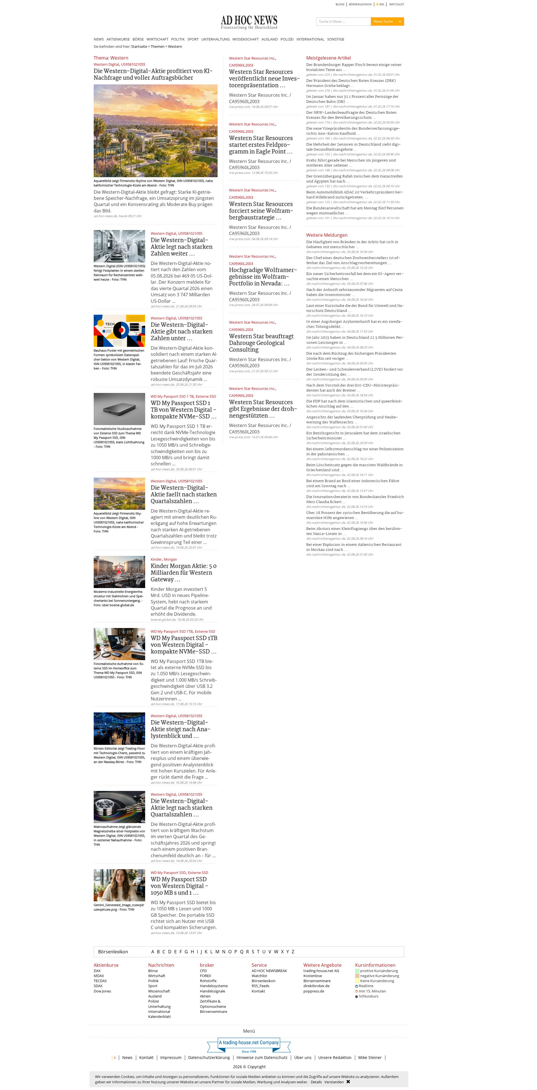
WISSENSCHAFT (245, 39)
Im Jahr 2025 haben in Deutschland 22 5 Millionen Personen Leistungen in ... (355, 340)
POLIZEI (287, 39)
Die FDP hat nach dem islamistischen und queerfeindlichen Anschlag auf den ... (354, 404)
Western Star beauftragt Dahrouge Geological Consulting (261, 343)
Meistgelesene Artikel (328, 58)
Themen (157, 46)
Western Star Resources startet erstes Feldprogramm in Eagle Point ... (261, 145)
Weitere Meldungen (327, 235)
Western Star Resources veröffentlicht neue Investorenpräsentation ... (264, 79)
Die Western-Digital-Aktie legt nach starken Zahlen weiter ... (182, 247)
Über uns (303, 1057)
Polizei (153, 1001)
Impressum (171, 1057)
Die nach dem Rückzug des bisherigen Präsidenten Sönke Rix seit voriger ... (351, 356)
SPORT (193, 39)
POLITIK (178, 39)
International (159, 1011)
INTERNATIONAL (310, 39)
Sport (152, 985)
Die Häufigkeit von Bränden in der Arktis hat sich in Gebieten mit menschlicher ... (352, 244)
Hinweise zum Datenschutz (262, 1057)
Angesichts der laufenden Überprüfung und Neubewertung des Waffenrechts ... (352, 419)
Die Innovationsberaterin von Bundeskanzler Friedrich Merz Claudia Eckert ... (355, 499)
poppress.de (313, 991)
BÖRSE (138, 39)
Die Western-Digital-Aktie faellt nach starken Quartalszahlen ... (184, 495)
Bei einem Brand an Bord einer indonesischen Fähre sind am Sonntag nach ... (352, 483)
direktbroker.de (316, 985)
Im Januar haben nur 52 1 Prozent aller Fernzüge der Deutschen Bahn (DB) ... (352, 99)
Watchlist (259, 975)
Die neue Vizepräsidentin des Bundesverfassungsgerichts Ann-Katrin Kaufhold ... (353, 131)
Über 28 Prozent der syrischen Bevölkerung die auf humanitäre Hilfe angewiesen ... (355, 515)
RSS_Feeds (260, 985)
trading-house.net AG (321, 970)
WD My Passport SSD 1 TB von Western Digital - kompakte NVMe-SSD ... (184, 410)
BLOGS (340, 4)
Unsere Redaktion (335, 1057)
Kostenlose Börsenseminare (317, 978)
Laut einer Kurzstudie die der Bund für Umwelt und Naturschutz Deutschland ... (355, 308)
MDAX (99, 975)
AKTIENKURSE (118, 39)
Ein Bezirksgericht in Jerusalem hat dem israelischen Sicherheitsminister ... (353, 435)
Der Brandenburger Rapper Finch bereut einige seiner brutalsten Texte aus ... (354, 67)
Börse (153, 970)
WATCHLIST (396, 4)
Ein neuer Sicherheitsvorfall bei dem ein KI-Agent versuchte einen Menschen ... (355, 276)
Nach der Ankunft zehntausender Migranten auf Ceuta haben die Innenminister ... (354, 292)
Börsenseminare (213, 1011)
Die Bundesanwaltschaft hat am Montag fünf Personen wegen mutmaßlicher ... (355, 210)
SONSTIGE (335, 39)
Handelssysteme (214, 985)
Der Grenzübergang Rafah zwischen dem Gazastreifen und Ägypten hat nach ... (354, 179)
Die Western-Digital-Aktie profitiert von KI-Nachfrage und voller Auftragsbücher (153, 75)
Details (316, 1081)
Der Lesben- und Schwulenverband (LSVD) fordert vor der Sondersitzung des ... (354, 372)
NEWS (99, 39)
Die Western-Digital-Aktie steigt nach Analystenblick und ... (181, 729)
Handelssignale (212, 991)
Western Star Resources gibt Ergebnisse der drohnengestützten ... (263, 409)
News (127, 1057)
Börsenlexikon (113, 952)
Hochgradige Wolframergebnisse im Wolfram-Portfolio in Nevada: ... (263, 277)
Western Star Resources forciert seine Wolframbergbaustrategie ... (261, 211)
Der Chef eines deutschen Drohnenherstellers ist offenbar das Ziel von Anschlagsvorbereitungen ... (353, 260)
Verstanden (334, 1081)
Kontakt (258, 991)
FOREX (205, 975)
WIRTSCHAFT (157, 39)
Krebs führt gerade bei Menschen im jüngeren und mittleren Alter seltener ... (351, 163)
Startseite (139, 46)
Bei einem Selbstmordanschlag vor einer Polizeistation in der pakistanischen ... (355, 451)
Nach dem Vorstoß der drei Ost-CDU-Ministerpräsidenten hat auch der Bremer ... (353, 388)
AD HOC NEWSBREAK (269, 970)
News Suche (383, 21)
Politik (153, 980)
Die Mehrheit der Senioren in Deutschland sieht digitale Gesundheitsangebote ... (353, 147)
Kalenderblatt (159, 1016)
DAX (97, 970)
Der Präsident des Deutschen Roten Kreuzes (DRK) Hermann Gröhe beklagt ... (351, 83)
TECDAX (100, 980)
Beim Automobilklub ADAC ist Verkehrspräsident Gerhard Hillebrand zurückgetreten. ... (354, 194)
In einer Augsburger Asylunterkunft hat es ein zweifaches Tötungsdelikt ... (354, 324)
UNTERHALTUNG (215, 39)
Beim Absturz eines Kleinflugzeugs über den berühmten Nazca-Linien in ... (354, 531)
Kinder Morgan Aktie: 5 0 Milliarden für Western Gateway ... (183, 573)
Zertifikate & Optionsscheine (213, 1004)
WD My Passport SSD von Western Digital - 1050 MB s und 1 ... (179, 886)
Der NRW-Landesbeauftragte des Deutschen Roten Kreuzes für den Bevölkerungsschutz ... (351, 115)
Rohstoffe (208, 980)
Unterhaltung (159, 1006)
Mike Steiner (370, 1057)
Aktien (205, 996)
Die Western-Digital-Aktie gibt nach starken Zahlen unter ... (182, 332)
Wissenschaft (159, 991)
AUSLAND (270, 39)
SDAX (98, 985)
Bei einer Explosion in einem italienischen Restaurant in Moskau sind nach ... (353, 547)
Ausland (155, 996)
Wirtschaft (156, 975)
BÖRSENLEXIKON (360, 4)
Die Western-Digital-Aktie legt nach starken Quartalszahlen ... (182, 808)
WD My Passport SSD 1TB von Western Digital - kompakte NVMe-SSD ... (184, 645)
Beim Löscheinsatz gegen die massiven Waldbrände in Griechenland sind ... (354, 467)
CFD (203, 970)
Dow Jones (102, 991)
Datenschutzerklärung (209, 1057)
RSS (381, 4)
